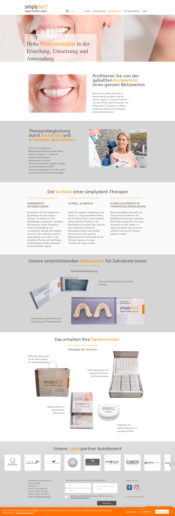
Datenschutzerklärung (25, 513)
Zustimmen (162, 511)
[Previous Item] (4, 38)
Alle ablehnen (146, 511)
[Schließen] (171, 511)
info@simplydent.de (43, 496)
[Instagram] (136, 487)
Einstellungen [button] (131, 511)
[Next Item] (170, 38)
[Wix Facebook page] (129, 487)
